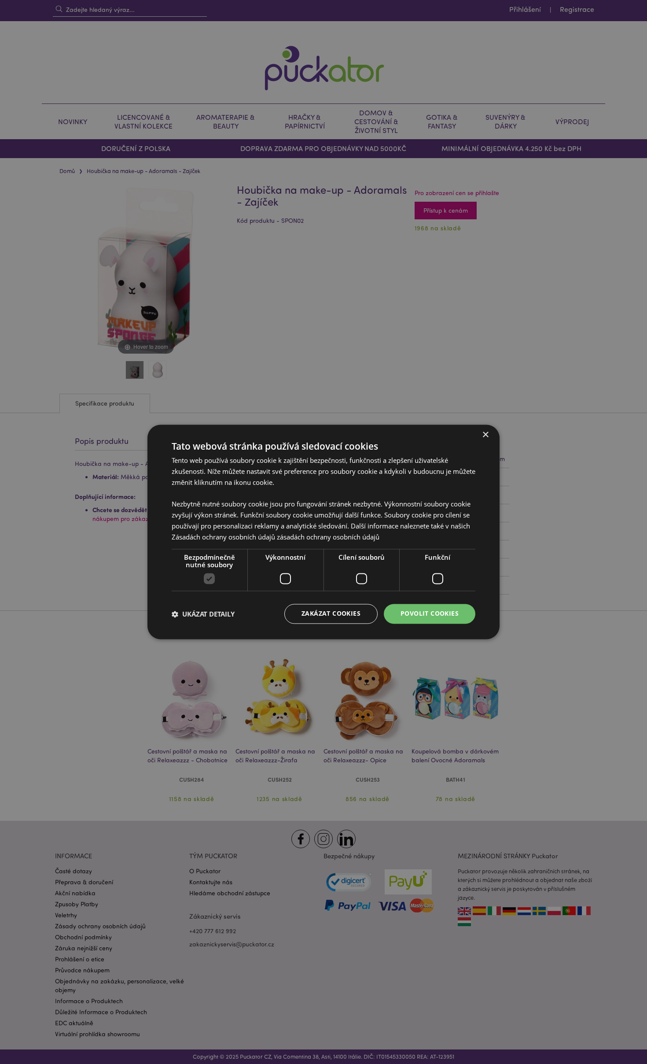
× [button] (485, 435)
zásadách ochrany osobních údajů (328, 536)
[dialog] (323, 532)
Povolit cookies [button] (430, 614)
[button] (203, 614)
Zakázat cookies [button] (330, 614)
